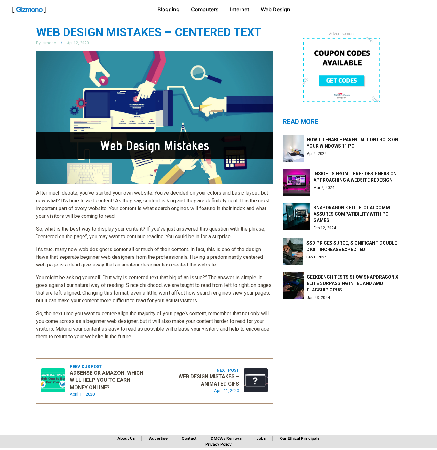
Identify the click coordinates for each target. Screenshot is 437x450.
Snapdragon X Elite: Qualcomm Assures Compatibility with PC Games (352, 214)
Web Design (275, 9)
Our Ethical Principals (300, 438)
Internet (239, 9)
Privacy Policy (218, 444)
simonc (49, 42)
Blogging (168, 9)
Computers (205, 9)
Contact (189, 438)
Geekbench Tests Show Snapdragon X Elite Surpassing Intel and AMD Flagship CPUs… (352, 283)
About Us (126, 438)
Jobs (261, 438)
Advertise (158, 438)
